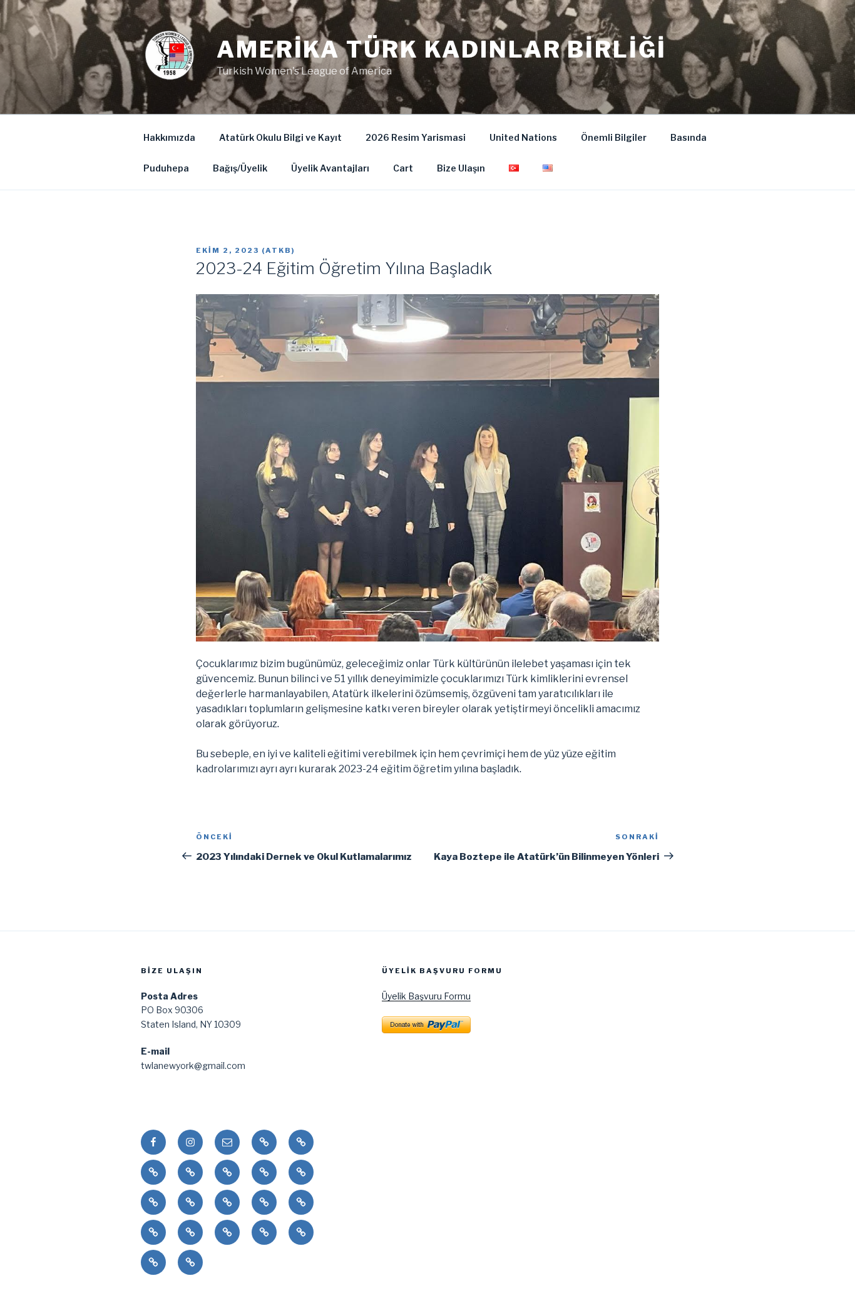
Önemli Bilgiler (614, 137)
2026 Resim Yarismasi (416, 137)
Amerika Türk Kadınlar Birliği (442, 49)
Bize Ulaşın (461, 168)
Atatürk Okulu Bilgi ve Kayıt (280, 137)
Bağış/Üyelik (240, 168)
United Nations (523, 137)
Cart (403, 168)
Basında (688, 137)
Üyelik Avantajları (330, 168)
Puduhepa (166, 168)
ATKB (278, 250)
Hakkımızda (169, 137)
